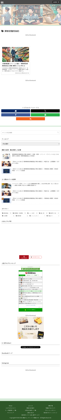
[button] (58, 132)
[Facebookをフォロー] (15, 114)
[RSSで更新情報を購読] (30, 118)
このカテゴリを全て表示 (30, 305)
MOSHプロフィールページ (50, 412)
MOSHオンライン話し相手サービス (30, 415)
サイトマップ (10, 412)
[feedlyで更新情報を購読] (45, 114)
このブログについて (11, 408)
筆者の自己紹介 (30, 408)
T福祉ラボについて (50, 408)
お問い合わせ (30, 412)
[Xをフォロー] (45, 110)
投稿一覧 (50, 406)
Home (10, 406)
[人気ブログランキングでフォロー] (30, 268)
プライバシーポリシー (50, 410)
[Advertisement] (30, 39)
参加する (40, 307)
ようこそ (30, 406)
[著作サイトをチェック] (15, 110)
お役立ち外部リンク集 (30, 410)
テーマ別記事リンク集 (10, 410)
